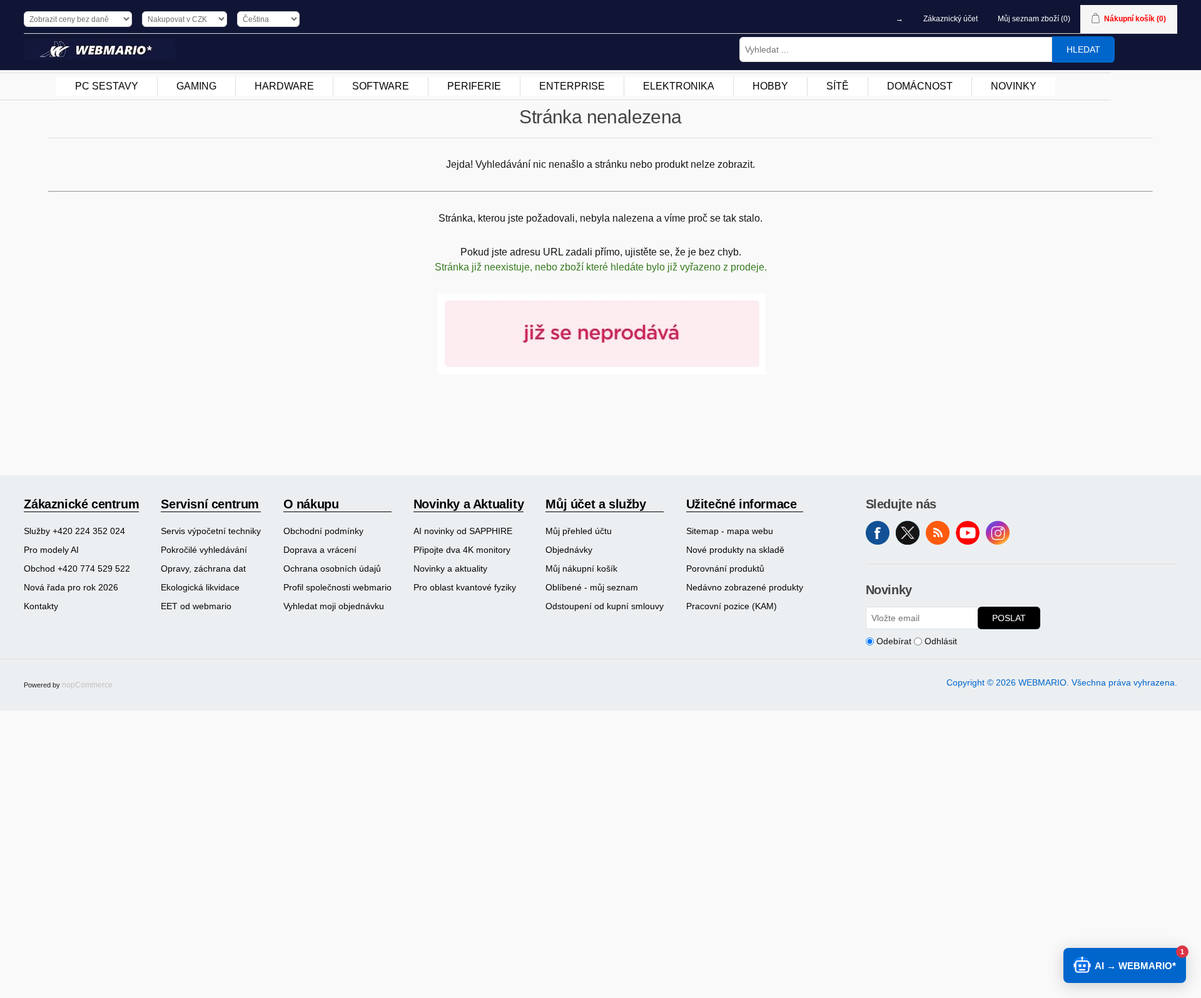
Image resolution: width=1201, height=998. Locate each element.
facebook (877, 533)
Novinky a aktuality (450, 568)
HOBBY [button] (770, 86)
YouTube (968, 533)
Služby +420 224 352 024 (74, 531)
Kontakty (41, 606)
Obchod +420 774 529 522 (77, 568)
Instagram (998, 533)
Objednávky (568, 550)
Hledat (1083, 49)
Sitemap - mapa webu (729, 531)
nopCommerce (87, 685)
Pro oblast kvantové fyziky (464, 587)
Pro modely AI (51, 550)
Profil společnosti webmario (337, 587)
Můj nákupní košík (581, 568)
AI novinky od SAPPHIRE (462, 531)
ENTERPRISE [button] (572, 86)
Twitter (908, 533)
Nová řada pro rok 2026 (71, 587)
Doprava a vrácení (320, 550)
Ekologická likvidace (200, 587)
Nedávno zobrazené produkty (744, 587)
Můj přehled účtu (578, 531)
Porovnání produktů (725, 568)
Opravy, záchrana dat (203, 568)
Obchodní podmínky (323, 531)
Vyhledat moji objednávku (333, 606)
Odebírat (893, 641)
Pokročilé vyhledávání (204, 550)
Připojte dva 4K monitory (461, 550)
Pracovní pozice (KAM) (731, 606)
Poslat (1009, 618)
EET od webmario (196, 606)
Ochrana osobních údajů (332, 568)
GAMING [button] (196, 86)
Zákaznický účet (950, 18)
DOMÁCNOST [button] (920, 86)
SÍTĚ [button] (837, 86)
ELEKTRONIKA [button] (678, 86)
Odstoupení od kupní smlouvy (604, 606)
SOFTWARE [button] (380, 86)
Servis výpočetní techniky (211, 531)
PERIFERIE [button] (474, 86)
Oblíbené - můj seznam (591, 587)
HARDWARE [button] (284, 86)
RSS (938, 533)
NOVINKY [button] (1013, 86)
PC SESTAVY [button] (106, 86)
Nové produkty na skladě (735, 550)
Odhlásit (941, 641)
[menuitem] (107, 86)
